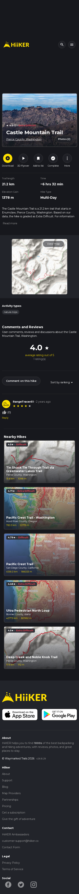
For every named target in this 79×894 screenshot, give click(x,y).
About (6, 774)
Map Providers (11, 793)
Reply (5, 417)
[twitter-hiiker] (21, 884)
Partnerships (10, 799)
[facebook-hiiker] (8, 884)
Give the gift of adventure (18, 819)
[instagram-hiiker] (33, 884)
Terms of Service (12, 869)
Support (7, 780)
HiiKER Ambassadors (15, 834)
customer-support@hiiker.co (20, 841)
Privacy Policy (11, 862)
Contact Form (11, 847)
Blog (5, 786)
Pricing (6, 806)
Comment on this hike (21, 381)
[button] (9, 223)
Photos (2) (64, 139)
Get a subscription (13, 812)
